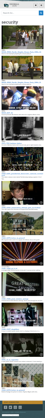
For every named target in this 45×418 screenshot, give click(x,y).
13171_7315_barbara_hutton (12, 143)
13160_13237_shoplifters (10, 329)
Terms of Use (15, 415)
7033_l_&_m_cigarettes (10, 360)
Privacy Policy (6, 415)
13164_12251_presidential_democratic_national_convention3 (22, 174)
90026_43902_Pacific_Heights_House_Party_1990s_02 (21, 52)
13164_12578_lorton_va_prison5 (13, 390)
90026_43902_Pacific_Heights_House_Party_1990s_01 (21, 82)
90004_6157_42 (7, 113)
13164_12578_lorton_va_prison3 (13, 238)
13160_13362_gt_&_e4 (9, 268)
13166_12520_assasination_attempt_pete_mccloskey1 (21, 208)
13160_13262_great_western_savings (15, 299)
